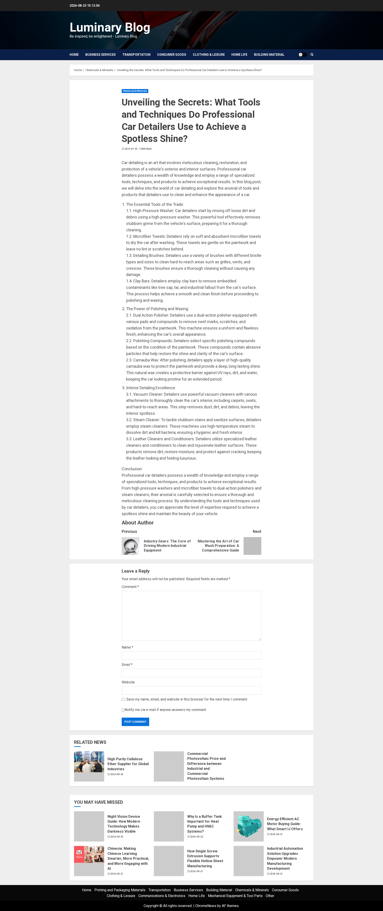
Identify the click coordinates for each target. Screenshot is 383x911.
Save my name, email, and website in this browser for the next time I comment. (187, 699)
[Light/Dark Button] (302, 54)
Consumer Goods (171, 54)
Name (127, 647)
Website (128, 682)
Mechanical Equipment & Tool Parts (235, 896)
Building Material (269, 54)
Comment (130, 587)
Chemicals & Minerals (135, 91)
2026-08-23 (116, 837)
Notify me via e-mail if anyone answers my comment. (166, 710)
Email (127, 665)
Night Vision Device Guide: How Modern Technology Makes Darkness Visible (123, 824)
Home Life (239, 54)
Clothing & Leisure (209, 54)
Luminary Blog (110, 27)
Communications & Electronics (161, 896)
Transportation (136, 54)
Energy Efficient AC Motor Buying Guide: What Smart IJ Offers (285, 824)
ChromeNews (205, 906)
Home (74, 54)
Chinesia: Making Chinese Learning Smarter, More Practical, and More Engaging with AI (128, 858)
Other (270, 896)
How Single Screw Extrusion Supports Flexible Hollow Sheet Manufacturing (205, 858)
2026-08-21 (276, 834)
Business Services (100, 54)
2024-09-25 (131, 149)
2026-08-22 (196, 837)
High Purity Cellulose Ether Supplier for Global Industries (128, 764)
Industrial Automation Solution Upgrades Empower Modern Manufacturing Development (285, 858)
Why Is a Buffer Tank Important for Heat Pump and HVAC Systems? (204, 824)
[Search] (312, 54)
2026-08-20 (116, 774)
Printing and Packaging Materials (119, 890)
